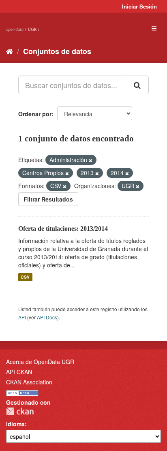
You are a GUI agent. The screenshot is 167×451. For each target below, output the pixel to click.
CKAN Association (29, 382)
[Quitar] (90, 160)
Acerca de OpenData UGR (40, 362)
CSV (25, 277)
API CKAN (19, 372)
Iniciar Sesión (139, 6)
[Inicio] (9, 51)
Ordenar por (34, 114)
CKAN (20, 411)
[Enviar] (138, 85)
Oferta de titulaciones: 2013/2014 (63, 228)
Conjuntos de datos (57, 51)
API (22, 317)
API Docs (47, 317)
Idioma (15, 424)
